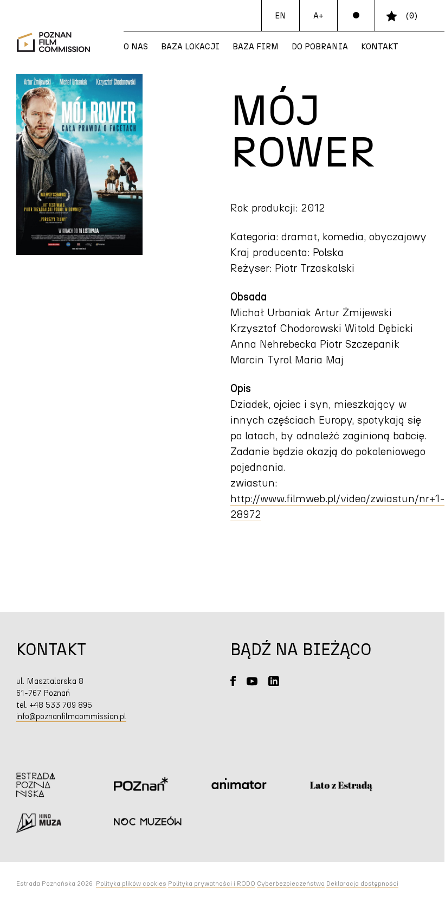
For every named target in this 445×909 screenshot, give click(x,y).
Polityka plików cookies (131, 883)
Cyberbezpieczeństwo (291, 883)
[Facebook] (233, 681)
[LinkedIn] (273, 681)
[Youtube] (252, 681)
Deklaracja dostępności (362, 883)
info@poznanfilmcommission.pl (71, 717)
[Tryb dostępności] (356, 15)
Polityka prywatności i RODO (211, 883)
